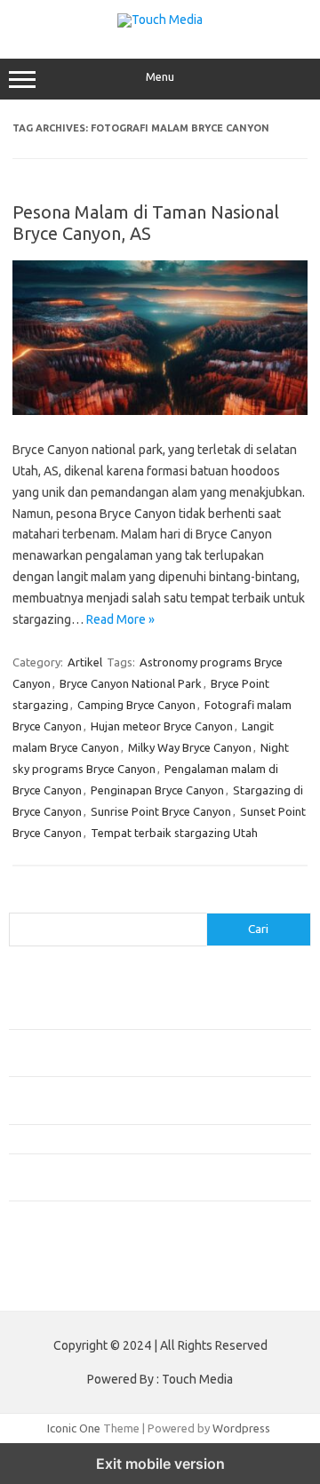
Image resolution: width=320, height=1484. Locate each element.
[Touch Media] (160, 19)
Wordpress (241, 1428)
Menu (160, 77)
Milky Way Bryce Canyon (190, 747)
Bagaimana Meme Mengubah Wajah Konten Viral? (136, 1138)
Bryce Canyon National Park (131, 683)
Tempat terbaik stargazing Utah (174, 832)
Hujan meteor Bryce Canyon (162, 726)
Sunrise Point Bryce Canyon (161, 811)
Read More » (120, 619)
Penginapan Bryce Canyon (157, 790)
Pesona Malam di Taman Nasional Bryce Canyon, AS (145, 222)
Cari (19, 902)
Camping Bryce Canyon (136, 704)
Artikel (85, 662)
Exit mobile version (160, 1463)
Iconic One (73, 1428)
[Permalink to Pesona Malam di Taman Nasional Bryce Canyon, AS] (160, 410)
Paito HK (31, 1284)
